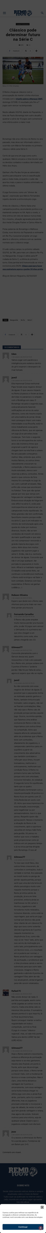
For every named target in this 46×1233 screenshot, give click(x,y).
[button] (42, 1207)
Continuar (23, 1227)
